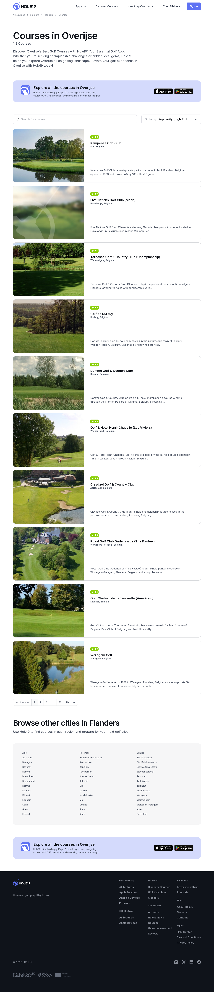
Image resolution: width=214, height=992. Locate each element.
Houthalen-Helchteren (91, 757)
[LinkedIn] (191, 962)
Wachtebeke (143, 790)
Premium (124, 903)
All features (126, 887)
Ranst (82, 814)
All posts (153, 912)
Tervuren (141, 776)
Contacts (182, 917)
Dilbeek (26, 795)
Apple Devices (128, 892)
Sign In (194, 6)
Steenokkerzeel (145, 771)
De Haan (26, 790)
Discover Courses (159, 887)
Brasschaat (28, 776)
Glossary (153, 897)
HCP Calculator (157, 892)
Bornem (26, 771)
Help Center (184, 932)
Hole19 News (156, 917)
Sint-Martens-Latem (147, 767)
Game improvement (160, 928)
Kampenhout (86, 762)
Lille (82, 785)
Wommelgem (143, 800)
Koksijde (84, 781)
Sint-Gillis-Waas (144, 757)
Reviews (153, 933)
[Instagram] (176, 962)
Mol (81, 800)
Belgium (34, 15)
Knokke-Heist (87, 776)
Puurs (82, 809)
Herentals (84, 752)
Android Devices (129, 897)
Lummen (84, 790)
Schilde (140, 752)
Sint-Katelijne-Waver (147, 762)
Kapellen (84, 767)
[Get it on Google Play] (183, 91)
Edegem (26, 800)
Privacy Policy (185, 942)
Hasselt (26, 814)
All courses (19, 15)
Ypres (140, 809)
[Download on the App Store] (163, 91)
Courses (153, 922)
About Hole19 (185, 906)
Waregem (142, 795)
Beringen (27, 762)
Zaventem (142, 814)
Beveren (26, 767)
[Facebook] (199, 962)
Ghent (25, 809)
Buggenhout (28, 781)
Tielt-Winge (143, 781)
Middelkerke (86, 795)
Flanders (48, 15)
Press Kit (182, 892)
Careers (182, 912)
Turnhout (141, 785)
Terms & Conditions (189, 937)
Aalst (24, 752)
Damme (26, 785)
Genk (25, 804)
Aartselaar (27, 757)
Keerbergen (86, 771)
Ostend (83, 804)
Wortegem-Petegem (147, 804)
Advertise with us (187, 887)
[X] (184, 962)
